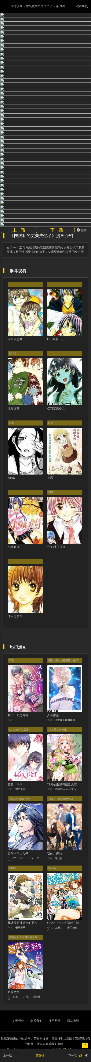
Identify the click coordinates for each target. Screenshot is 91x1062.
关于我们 (18, 1020)
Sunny (11, 477)
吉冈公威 (72, 927)
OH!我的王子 (55, 339)
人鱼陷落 (53, 715)
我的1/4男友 (55, 853)
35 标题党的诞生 (57, 729)
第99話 (52, 868)
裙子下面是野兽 (18, 715)
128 (37, 858)
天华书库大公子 (18, 853)
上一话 (18, 230)
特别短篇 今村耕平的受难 (23, 937)
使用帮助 (55, 1020)
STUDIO (16, 858)
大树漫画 (16, 6)
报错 (84, 230)
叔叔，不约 (15, 784)
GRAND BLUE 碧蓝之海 (63, 922)
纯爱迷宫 (13, 408)
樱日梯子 (20, 927)
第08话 (12, 868)
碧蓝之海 (13, 992)
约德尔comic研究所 (65, 789)
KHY (30, 858)
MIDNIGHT (24, 858)
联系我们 (36, 1020)
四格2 (51, 492)
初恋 (50, 477)
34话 (11, 660)
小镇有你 (13, 547)
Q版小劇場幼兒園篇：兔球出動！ (67, 660)
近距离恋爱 (15, 339)
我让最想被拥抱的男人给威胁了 (28, 922)
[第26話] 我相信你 (19, 798)
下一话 (56, 230)
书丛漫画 (20, 789)
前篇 (11, 423)
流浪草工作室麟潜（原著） (69, 720)
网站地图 (73, 1020)
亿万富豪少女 (56, 408)
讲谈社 (36, 997)
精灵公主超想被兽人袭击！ (65, 784)
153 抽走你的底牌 (18, 729)
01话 (50, 423)
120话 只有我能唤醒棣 (60, 798)
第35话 (12, 353)
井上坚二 (57, 927)
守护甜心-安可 (56, 547)
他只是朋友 (15, 616)
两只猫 (58, 858)
